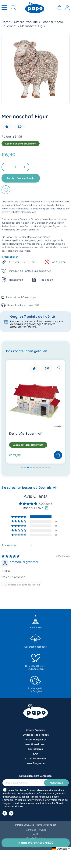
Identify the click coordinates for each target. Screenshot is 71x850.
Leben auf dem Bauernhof (20, 143)
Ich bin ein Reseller (35, 758)
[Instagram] (11, 813)
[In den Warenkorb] (58, 455)
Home (6, 22)
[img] (11, 556)
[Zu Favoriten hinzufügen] (6, 189)
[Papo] (34, 7)
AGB (35, 833)
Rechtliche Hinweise (35, 829)
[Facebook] (4, 813)
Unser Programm (35, 763)
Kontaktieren (35, 748)
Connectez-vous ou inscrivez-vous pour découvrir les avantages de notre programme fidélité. (37, 324)
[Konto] (67, 7)
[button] (7, 126)
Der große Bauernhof (25, 433)
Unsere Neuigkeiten (35, 739)
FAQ (35, 753)
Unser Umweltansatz (36, 744)
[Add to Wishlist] (59, 368)
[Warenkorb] (59, 7)
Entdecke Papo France (36, 734)
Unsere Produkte (26, 22)
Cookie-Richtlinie (35, 838)
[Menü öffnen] (4, 7)
